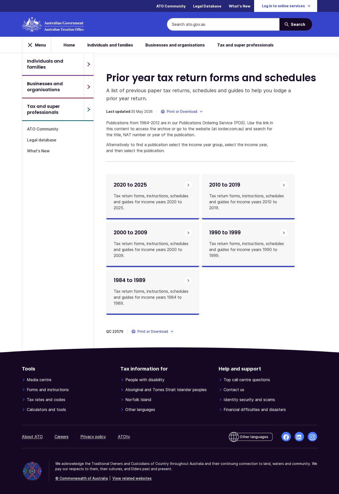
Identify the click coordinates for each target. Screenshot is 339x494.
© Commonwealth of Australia (81, 478)
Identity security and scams (249, 399)
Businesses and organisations (175, 44)
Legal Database (207, 6)
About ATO (32, 436)
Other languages (140, 409)
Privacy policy (93, 436)
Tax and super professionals (245, 44)
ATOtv (124, 436)
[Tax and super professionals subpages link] (89, 109)
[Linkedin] (299, 436)
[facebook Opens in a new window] (286, 436)
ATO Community (171, 6)
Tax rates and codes (46, 399)
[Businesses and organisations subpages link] (89, 87)
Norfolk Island (138, 399)
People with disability (145, 379)
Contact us (234, 389)
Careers (61, 436)
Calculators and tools (46, 409)
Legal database (41, 139)
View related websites (132, 478)
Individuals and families (110, 44)
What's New (239, 6)
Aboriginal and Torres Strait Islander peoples (166, 389)
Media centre (39, 379)
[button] (182, 111)
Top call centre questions (247, 379)
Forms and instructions (48, 389)
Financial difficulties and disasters (255, 409)
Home (69, 44)
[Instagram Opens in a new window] (312, 436)
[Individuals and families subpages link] (89, 64)
